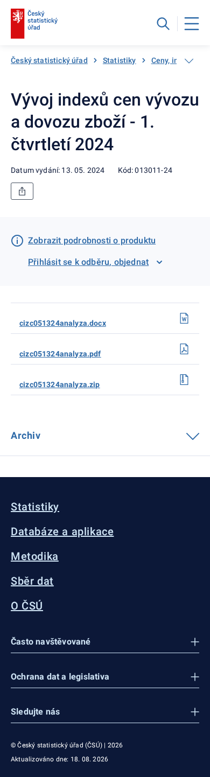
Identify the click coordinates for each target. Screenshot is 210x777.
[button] (105, 642)
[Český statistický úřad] (34, 24)
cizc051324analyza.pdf (60, 353)
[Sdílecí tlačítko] (22, 191)
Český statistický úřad (49, 60)
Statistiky (119, 60)
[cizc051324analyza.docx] (184, 318)
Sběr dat (32, 581)
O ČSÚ (27, 605)
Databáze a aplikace (62, 531)
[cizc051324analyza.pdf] (184, 349)
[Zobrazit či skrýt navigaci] (189, 60)
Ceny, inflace (173, 60)
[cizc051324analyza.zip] (184, 379)
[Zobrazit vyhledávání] (163, 23)
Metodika (35, 556)
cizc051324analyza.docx (62, 323)
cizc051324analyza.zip (59, 384)
